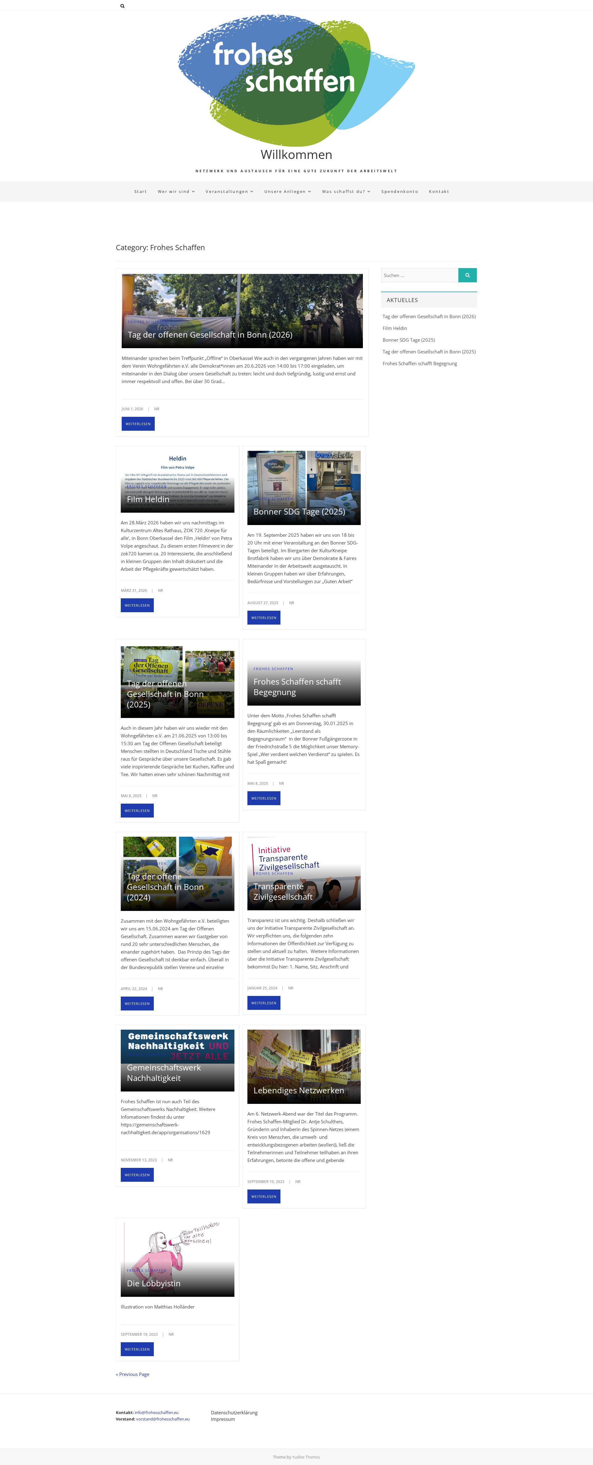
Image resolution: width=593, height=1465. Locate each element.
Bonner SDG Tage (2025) (299, 511)
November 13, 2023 (139, 1160)
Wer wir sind (174, 191)
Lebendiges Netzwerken (299, 1090)
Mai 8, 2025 (131, 795)
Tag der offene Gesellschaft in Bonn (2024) (165, 887)
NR (156, 409)
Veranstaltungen (227, 191)
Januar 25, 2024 (262, 988)
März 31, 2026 (134, 590)
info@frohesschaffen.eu (157, 1412)
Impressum (223, 1419)
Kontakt (439, 191)
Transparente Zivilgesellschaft (283, 891)
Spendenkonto (399, 191)
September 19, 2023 (266, 1181)
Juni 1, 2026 (133, 409)
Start (140, 191)
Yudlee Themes (306, 1457)
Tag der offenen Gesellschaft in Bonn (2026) (210, 334)
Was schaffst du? (344, 191)
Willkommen (297, 154)
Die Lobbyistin (154, 1283)
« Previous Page (132, 1374)
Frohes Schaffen (148, 321)
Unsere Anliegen (285, 191)
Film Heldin (148, 499)
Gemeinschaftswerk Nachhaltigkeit (164, 1072)
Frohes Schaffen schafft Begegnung (297, 686)
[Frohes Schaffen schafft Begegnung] (304, 647)
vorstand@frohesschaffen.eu (163, 1419)
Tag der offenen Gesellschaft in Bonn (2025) (165, 694)
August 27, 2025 (263, 602)
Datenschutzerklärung (234, 1412)
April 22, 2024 (134, 988)
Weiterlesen (138, 423)
